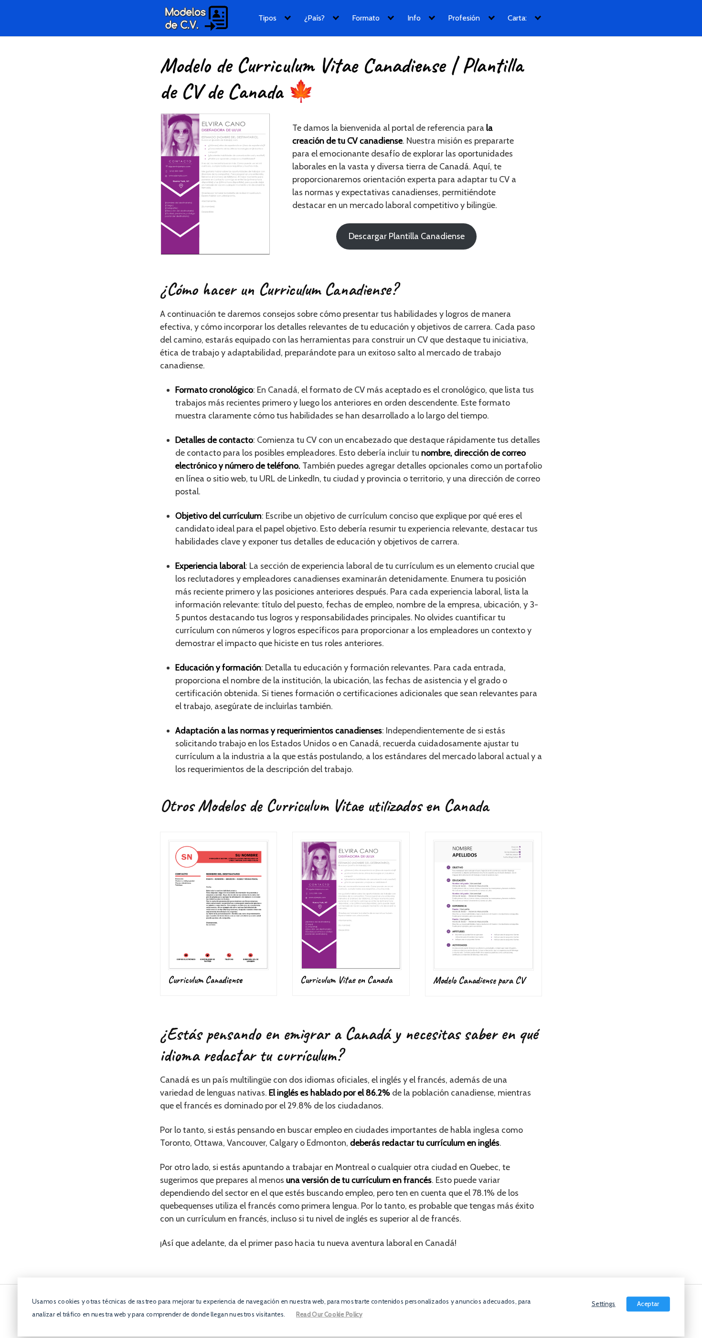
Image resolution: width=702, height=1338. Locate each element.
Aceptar (648, 1303)
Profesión (464, 17)
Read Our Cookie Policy (329, 1314)
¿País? (314, 17)
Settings (604, 1303)
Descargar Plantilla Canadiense (407, 236)
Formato (366, 17)
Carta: (517, 17)
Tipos (267, 17)
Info (414, 17)
